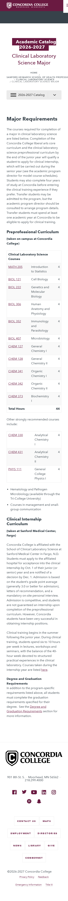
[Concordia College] (34, 765)
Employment (21, 833)
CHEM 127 (15, 346)
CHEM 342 (15, 383)
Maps (47, 821)
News (17, 845)
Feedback (43, 877)
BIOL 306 (14, 304)
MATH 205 (15, 267)
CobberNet (34, 857)
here (44, 670)
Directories (47, 833)
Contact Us (26, 821)
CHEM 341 (15, 371)
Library (34, 845)
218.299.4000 (34, 780)
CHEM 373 (15, 396)
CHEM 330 (15, 435)
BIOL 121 (14, 279)
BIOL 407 (14, 338)
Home (34, 73)
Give (51, 845)
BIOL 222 (14, 287)
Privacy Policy (26, 877)
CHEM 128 (15, 359)
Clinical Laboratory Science (35, 80)
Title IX (49, 884)
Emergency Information (28, 884)
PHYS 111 (15, 469)
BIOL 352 (14, 321)
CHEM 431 (15, 452)
